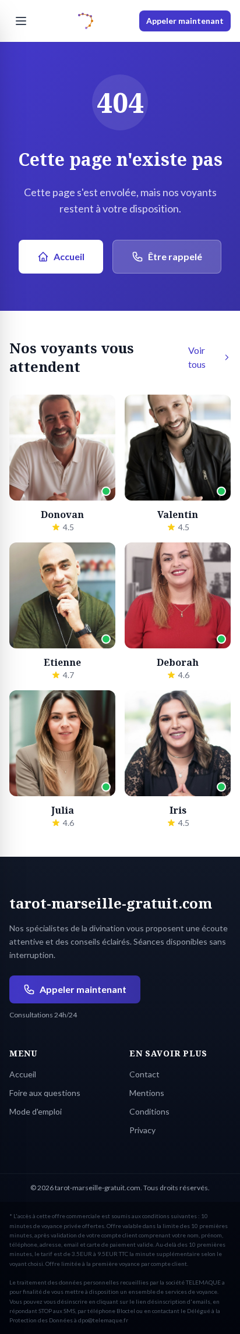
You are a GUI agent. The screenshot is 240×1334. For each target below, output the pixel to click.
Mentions (146, 1093)
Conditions (149, 1111)
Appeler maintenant (185, 21)
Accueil (69, 256)
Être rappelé (175, 256)
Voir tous (197, 357)
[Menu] (21, 21)
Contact (144, 1074)
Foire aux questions (44, 1093)
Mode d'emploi (35, 1111)
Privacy (142, 1130)
